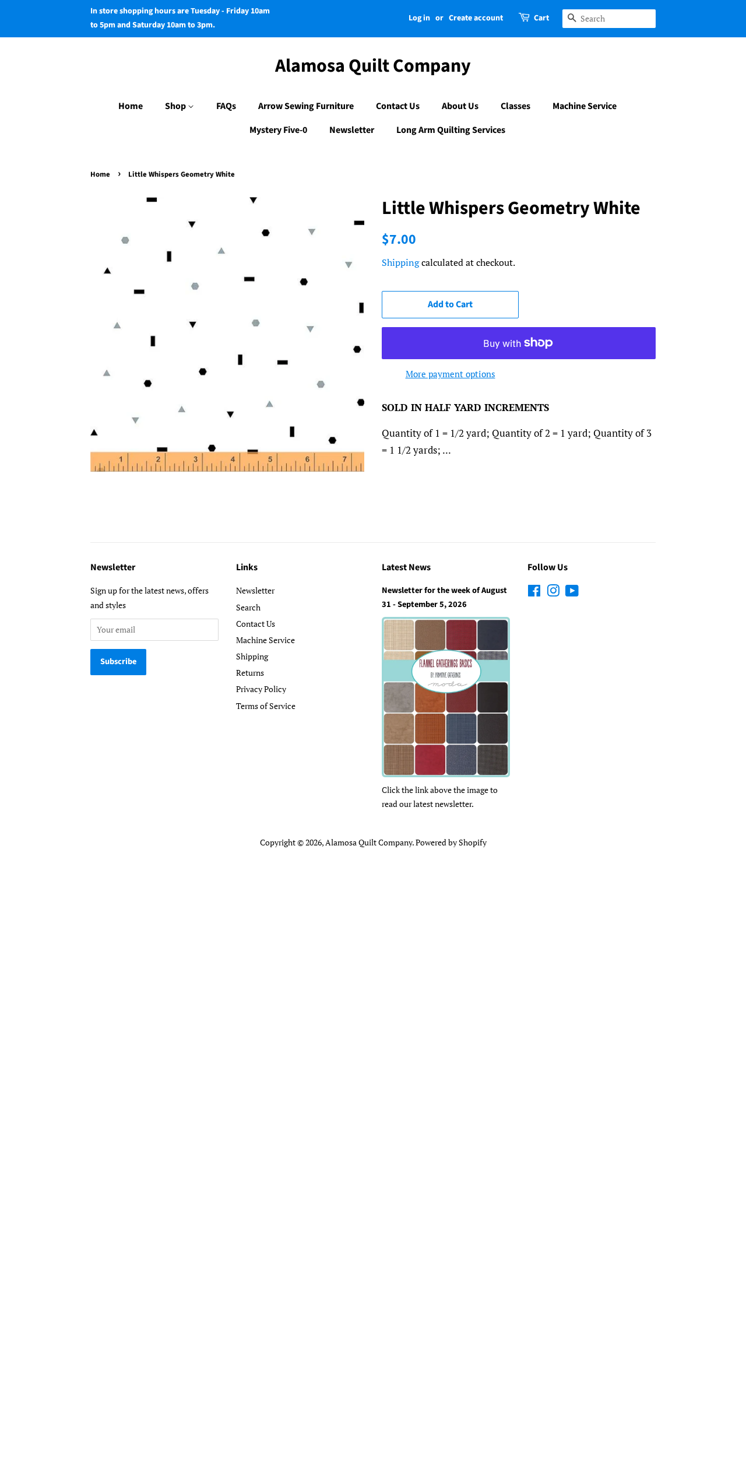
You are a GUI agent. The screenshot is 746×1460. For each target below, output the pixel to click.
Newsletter (351, 130)
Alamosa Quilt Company (373, 66)
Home (130, 106)
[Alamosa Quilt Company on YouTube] (572, 592)
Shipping (400, 262)
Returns (250, 672)
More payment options (450, 374)
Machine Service (585, 106)
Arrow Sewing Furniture (306, 106)
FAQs (226, 106)
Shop (176, 106)
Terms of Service (265, 705)
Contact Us (398, 106)
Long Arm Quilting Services (450, 130)
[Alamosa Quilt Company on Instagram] (553, 592)
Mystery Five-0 (278, 130)
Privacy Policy (261, 688)
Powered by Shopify (451, 842)
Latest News (406, 567)
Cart (541, 18)
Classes (515, 106)
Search (248, 607)
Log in (419, 18)
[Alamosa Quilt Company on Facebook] (534, 592)
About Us (460, 106)
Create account (476, 18)
